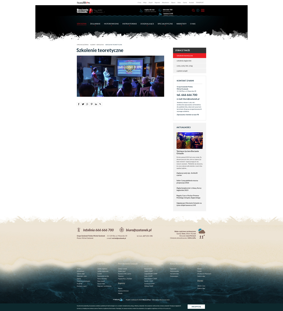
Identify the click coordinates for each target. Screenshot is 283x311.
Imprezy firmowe (123, 291)
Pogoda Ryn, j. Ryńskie (125, 279)
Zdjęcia (173, 2)
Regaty (120, 288)
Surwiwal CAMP (149, 284)
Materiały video (82, 276)
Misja (144, 2)
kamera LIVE (168, 14)
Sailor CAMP (148, 276)
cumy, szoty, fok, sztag (184, 66)
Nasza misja (101, 284)
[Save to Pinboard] (100, 104)
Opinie (185, 2)
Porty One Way (102, 279)
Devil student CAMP (150, 279)
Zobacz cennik (122, 269)
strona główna (82, 44)
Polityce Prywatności (165, 308)
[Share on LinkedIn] (96, 104)
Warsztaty (181, 24)
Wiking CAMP (148, 286)
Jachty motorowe (102, 271)
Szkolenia (81, 24)
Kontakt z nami (81, 286)
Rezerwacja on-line (103, 276)
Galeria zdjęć (81, 274)
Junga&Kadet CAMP (150, 274)
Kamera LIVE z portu (124, 274)
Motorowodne (111, 24)
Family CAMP (148, 281)
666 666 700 (167, 10)
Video (179, 2)
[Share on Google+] (87, 104)
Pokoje (199, 269)
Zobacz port (122, 271)
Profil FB (79, 284)
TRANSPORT (200, 2)
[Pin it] (92, 104)
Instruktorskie (129, 24)
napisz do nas (149, 10)
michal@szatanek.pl (119, 238)
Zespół (151, 2)
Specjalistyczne (165, 24)
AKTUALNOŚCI (184, 127)
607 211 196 (148, 236)
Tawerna (120, 276)
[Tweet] (83, 104)
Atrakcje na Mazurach (204, 274)
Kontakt (191, 2)
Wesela (120, 293)
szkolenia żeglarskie (183, 61)
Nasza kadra (148, 269)
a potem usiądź (181, 71)
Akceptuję (196, 307)
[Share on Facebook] (79, 104)
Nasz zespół (101, 281)
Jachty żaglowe (102, 269)
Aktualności (165, 2)
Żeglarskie (95, 24)
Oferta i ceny (201, 286)
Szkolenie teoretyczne (184, 55)
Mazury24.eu (146, 300)
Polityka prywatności (83, 281)
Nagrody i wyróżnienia (104, 286)
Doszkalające (147, 24)
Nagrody (157, 2)
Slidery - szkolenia (97, 44)
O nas (139, 2)
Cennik (99, 274)
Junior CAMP (148, 271)
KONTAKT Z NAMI (185, 81)
